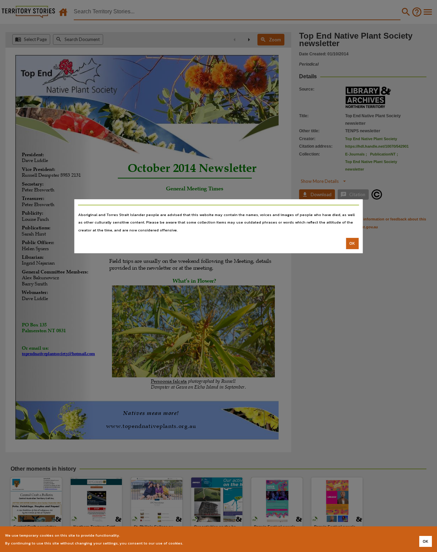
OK (352, 243)
